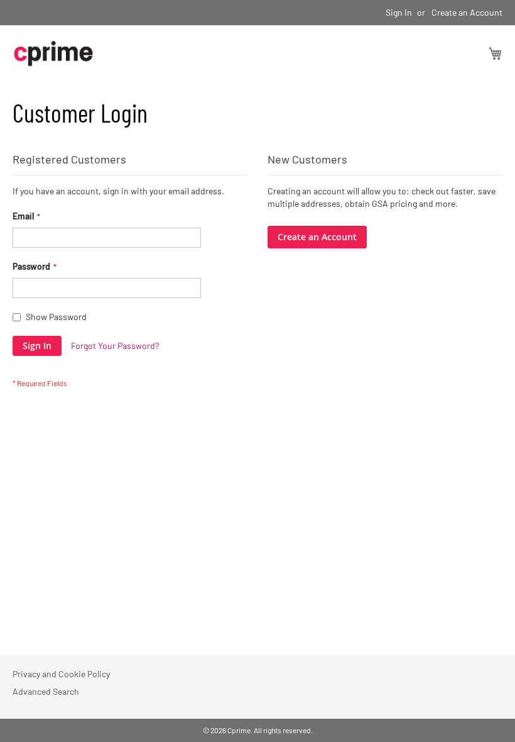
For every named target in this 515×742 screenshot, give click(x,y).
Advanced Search (46, 691)
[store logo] (53, 53)
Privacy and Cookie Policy (61, 673)
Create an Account (466, 12)
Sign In (399, 12)
